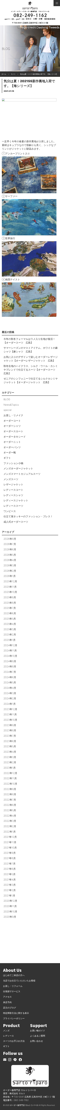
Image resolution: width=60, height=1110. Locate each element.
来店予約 (7, 1002)
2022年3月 (10, 820)
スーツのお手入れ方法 (14, 1041)
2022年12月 (10, 773)
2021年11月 (10, 842)
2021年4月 (10, 879)
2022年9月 (10, 789)
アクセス (7, 996)
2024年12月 (10, 645)
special (8, 409)
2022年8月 (10, 794)
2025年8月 (10, 602)
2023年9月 (10, 725)
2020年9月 (10, 916)
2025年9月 (10, 597)
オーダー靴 (10, 452)
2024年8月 (10, 666)
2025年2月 (10, 634)
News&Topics (11, 404)
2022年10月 (10, 783)
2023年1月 (10, 767)
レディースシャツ (13, 495)
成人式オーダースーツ (16, 521)
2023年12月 (10, 709)
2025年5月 (10, 618)
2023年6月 (10, 741)
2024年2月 (10, 698)
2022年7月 (10, 799)
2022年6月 (10, 804)
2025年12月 (10, 581)
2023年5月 (10, 746)
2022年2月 (10, 826)
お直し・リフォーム (12, 986)
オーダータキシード (15, 436)
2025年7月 (10, 607)
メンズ (6, 1030)
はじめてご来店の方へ (14, 975)
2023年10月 (10, 719)
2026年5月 (10, 554)
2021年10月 (10, 847)
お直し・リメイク (13, 415)
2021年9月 (10, 852)
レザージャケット (13, 484)
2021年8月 (10, 858)
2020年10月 (10, 911)
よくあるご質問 (37, 1035)
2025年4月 (10, 623)
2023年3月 (10, 757)
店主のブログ (9, 1007)
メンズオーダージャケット (18, 468)
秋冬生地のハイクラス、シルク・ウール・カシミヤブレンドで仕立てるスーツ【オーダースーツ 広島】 (31, 369)
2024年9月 (10, 661)
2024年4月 (10, 687)
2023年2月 (10, 762)
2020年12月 (10, 900)
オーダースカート (13, 431)
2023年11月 (10, 714)
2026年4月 (10, 560)
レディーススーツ (13, 505)
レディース (8, 1035)
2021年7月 (10, 863)
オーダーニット (12, 441)
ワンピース (10, 511)
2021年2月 (10, 890)
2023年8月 (10, 730)
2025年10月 (10, 591)
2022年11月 (10, 778)
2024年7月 (10, 671)
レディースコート (13, 489)
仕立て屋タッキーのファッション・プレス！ (28, 516)
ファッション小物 (13, 463)
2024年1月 (10, 703)
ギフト (7, 457)
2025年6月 (10, 613)
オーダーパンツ (12, 447)
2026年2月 (10, 570)
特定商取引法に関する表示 (16, 1013)
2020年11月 (10, 906)
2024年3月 (10, 693)
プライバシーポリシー (14, 1018)
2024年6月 (10, 677)
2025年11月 (10, 586)
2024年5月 (10, 682)
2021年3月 (10, 884)
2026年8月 (10, 538)
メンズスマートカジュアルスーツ (22, 473)
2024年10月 (10, 655)
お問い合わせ (36, 1041)
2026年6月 (10, 549)
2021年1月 (9, 895)
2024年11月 (10, 650)
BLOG (7, 399)
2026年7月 (10, 544)
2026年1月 (10, 576)
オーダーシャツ (12, 425)
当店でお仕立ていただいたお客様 (19, 980)
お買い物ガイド (37, 1030)
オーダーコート (12, 420)
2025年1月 (10, 639)
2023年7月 (10, 735)
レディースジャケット (16, 500)
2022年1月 (10, 831)
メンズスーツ (11, 479)
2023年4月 (10, 751)
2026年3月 (10, 565)
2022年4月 (10, 815)
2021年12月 (10, 836)
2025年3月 (10, 629)
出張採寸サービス (11, 991)
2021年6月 (10, 868)
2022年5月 (10, 810)
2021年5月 (10, 874)
